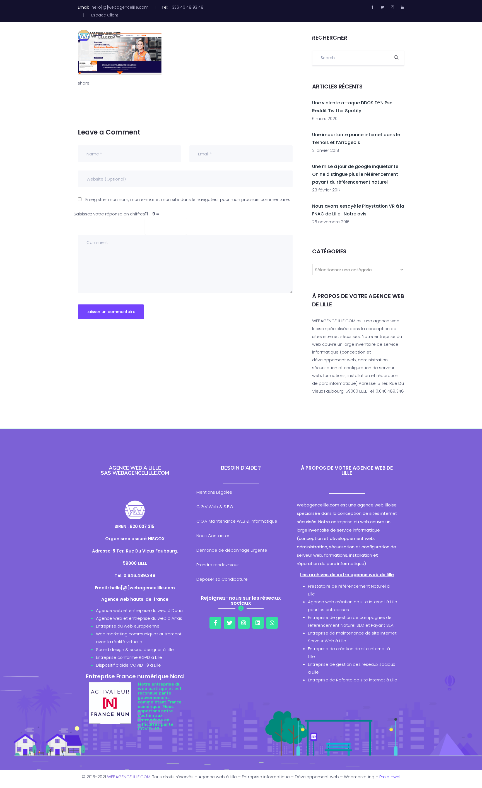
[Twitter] (229, 623)
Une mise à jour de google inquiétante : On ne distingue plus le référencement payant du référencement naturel (356, 174)
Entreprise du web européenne (128, 626)
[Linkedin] (258, 623)
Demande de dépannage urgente (231, 550)
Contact (313, 36)
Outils (341, 36)
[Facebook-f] (215, 623)
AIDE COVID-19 (375, 36)
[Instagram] (244, 623)
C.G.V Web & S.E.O (214, 507)
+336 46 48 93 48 (186, 7)
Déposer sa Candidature (222, 579)
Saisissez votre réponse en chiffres (109, 214)
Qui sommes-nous (175, 36)
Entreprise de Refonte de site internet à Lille (352, 680)
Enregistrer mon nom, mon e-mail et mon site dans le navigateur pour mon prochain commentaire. (187, 199)
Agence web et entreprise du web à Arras (139, 618)
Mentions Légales (214, 492)
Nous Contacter (212, 536)
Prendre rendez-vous (218, 565)
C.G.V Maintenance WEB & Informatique (236, 521)
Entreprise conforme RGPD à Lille (129, 657)
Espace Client (104, 15)
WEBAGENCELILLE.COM (128, 777)
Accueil (134, 36)
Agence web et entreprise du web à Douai (140, 610)
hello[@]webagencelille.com (119, 7)
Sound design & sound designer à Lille (135, 649)
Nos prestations (225, 36)
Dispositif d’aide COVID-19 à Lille (128, 665)
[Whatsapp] (272, 623)
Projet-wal (389, 777)
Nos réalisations (273, 36)
